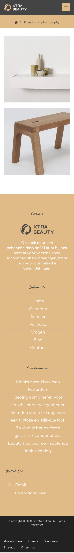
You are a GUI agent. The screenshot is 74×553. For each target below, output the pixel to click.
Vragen (38, 332)
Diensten (38, 317)
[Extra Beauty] (15, 7)
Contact (38, 348)
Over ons (38, 309)
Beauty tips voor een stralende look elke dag (38, 447)
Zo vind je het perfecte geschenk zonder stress (38, 432)
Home (38, 301)
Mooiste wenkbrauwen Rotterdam (38, 386)
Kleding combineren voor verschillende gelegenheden (38, 401)
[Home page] (16, 22)
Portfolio (38, 324)
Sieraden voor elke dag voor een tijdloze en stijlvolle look (38, 416)
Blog (38, 340)
